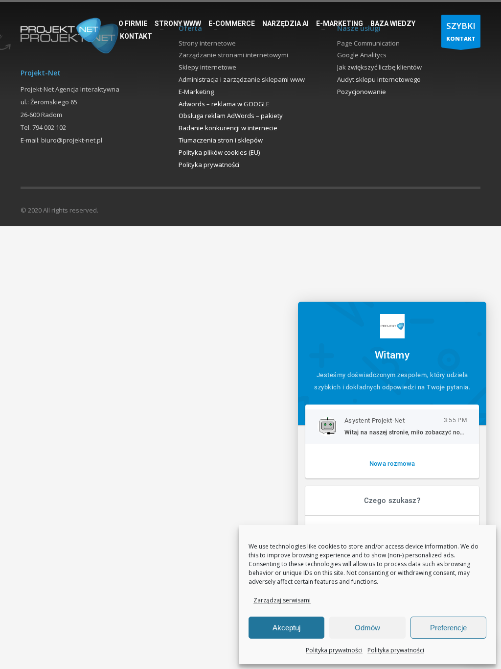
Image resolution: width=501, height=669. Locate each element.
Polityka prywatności (334, 650)
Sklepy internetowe (207, 67)
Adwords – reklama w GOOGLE (224, 103)
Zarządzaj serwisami (282, 600)
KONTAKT (461, 31)
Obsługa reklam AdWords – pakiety (231, 115)
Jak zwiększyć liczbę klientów (379, 67)
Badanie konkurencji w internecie (228, 127)
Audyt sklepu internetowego (379, 79)
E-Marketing (196, 91)
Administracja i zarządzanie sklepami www (242, 79)
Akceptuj (286, 627)
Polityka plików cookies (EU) (219, 152)
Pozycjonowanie (361, 91)
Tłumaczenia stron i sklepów (221, 140)
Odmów (367, 627)
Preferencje (448, 627)
